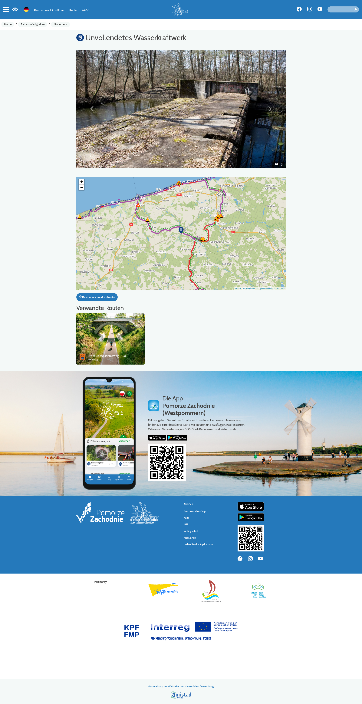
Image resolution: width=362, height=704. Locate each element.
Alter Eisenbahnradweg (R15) (107, 356)
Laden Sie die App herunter (199, 544)
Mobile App (190, 537)
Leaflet (238, 288)
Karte (73, 10)
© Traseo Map (249, 288)
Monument (60, 24)
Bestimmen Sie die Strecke (98, 297)
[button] (92, 108)
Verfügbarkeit (191, 531)
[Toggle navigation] (6, 9)
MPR (85, 10)
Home (8, 24)
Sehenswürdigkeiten (33, 24)
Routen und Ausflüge (49, 10)
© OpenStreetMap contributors (271, 288)
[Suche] (355, 9)
